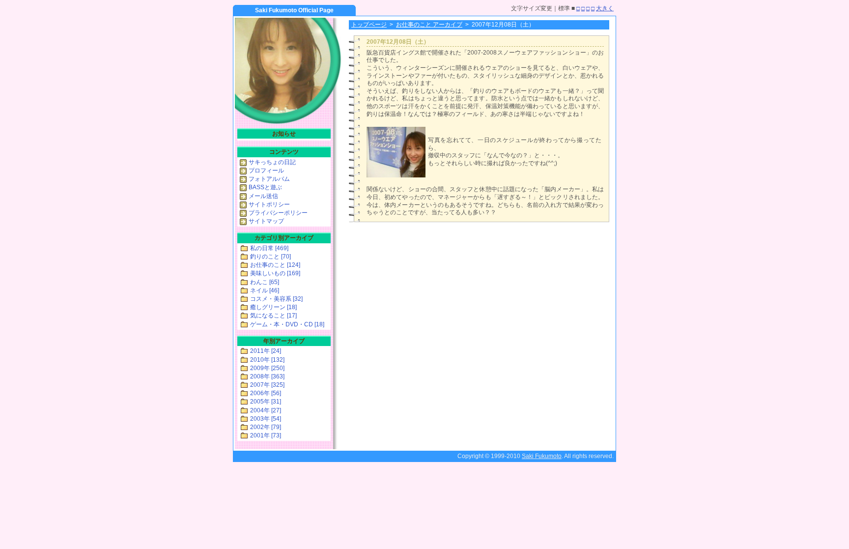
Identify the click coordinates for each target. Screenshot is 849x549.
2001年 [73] (265, 435)
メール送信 (263, 196)
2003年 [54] (265, 418)
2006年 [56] (265, 393)
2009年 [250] (267, 368)
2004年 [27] (265, 410)
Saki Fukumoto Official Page (294, 10)
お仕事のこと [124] (275, 264)
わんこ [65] (264, 282)
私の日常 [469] (269, 248)
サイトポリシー (269, 204)
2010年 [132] (267, 359)
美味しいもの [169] (275, 273)
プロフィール (266, 170)
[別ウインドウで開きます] (396, 175)
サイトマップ (266, 221)
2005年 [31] (265, 401)
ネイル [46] (264, 290)
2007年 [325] (267, 384)
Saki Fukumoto (542, 456)
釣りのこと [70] (270, 256)
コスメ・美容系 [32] (276, 298)
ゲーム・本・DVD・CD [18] (287, 324)
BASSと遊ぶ (265, 187)
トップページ (369, 24)
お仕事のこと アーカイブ (429, 24)
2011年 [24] (265, 350)
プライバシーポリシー (278, 212)
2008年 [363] (267, 376)
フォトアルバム (269, 178)
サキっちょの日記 (272, 162)
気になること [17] (273, 315)
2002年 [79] (265, 427)
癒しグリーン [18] (273, 307)
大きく (605, 8)
